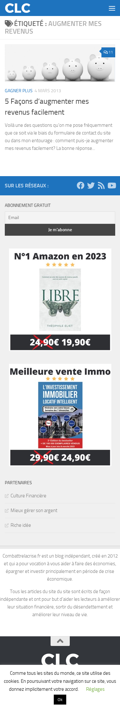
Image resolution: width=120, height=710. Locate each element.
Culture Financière (28, 496)
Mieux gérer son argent (34, 510)
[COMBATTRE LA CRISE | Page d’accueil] (22, 8)
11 (110, 52)
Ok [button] (60, 699)
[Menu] (112, 8)
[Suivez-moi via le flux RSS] (101, 185)
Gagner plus (19, 91)
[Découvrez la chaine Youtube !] (111, 185)
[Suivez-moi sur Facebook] (80, 185)
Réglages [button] (95, 689)
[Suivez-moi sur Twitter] (91, 185)
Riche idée (21, 525)
